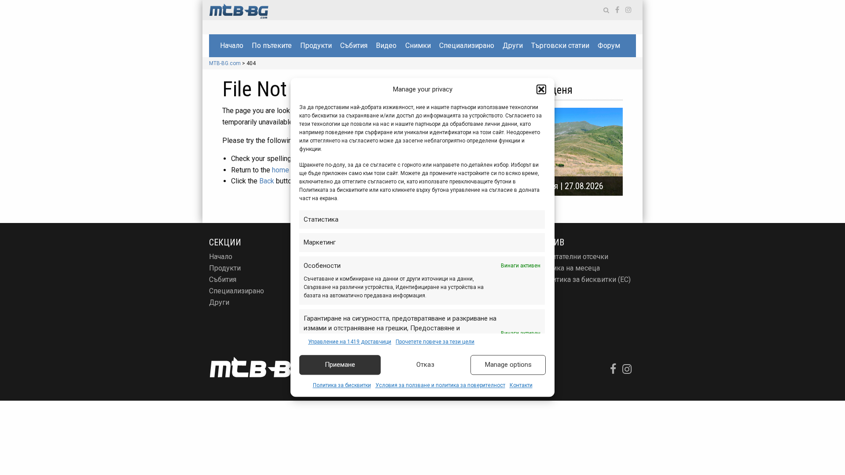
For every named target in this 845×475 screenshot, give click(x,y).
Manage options (508, 365)
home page (289, 170)
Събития (353, 45)
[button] (541, 89)
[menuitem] (231, 45)
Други (513, 45)
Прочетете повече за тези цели (435, 342)
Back (266, 181)
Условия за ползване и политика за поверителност (440, 385)
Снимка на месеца (569, 268)
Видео (386, 45)
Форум (609, 45)
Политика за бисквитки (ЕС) (585, 279)
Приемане (340, 365)
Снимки (418, 45)
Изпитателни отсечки (573, 256)
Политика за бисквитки (342, 385)
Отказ (425, 365)
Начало (231, 45)
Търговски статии (560, 45)
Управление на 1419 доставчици (349, 342)
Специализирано (466, 45)
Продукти (316, 45)
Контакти (521, 385)
